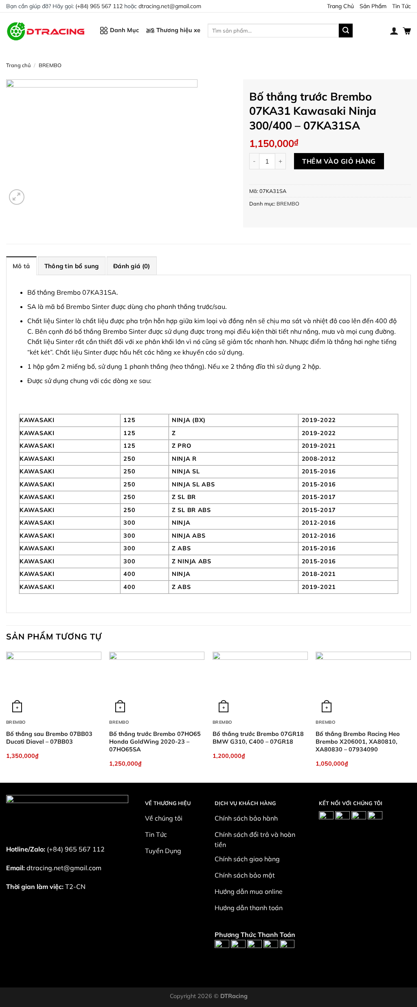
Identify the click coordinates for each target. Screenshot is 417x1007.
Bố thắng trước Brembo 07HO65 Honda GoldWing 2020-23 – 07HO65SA (155, 741)
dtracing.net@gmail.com (169, 6)
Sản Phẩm (373, 6)
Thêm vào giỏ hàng (338, 161)
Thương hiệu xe (178, 30)
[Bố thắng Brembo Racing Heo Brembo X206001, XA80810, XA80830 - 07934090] (363, 683)
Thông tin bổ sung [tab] (71, 266)
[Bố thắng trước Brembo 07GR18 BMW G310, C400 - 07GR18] (260, 683)
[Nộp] (346, 30)
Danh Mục (124, 30)
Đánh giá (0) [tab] (131, 266)
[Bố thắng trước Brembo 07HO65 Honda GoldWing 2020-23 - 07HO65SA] (156, 683)
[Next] (410, 716)
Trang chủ (18, 65)
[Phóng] (17, 197)
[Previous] (6, 716)
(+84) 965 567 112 (99, 6)
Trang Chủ (340, 6)
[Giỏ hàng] (407, 30)
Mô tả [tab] (21, 266)
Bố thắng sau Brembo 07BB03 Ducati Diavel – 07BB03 (49, 737)
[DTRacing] (47, 30)
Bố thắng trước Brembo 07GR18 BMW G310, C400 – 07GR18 (258, 737)
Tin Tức (401, 6)
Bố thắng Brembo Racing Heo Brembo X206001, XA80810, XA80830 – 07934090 (358, 741)
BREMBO (50, 65)
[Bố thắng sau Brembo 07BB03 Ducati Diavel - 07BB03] (53, 683)
